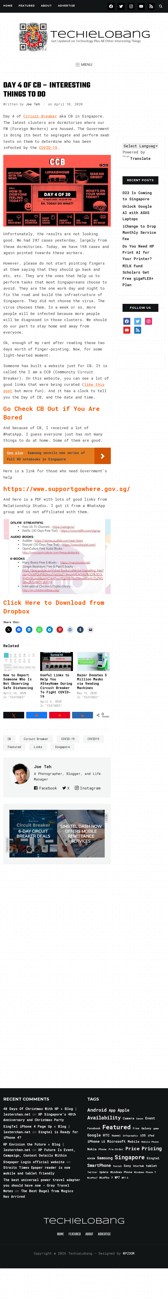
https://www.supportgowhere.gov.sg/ (66, 489)
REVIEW (91, 1158)
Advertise (66, 5)
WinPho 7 (106, 1177)
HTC (106, 1135)
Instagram (90, 788)
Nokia (91, 1149)
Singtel (153, 1158)
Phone (103, 1149)
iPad (151, 1135)
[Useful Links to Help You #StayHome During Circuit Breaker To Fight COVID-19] (56, 661)
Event (150, 1118)
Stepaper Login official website (34, 1162)
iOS (143, 1135)
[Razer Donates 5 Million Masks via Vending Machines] (93, 661)
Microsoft (116, 1141)
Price (132, 1148)
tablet (151, 1166)
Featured (14, 747)
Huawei (116, 1135)
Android (97, 1110)
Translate (140, 158)
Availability (104, 1117)
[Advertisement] (142, 104)
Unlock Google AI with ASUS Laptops (137, 212)
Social (117, 1165)
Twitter (92, 1172)
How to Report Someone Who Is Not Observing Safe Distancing (18, 681)
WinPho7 (92, 1177)
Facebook (48, 788)
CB (9, 739)
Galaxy (146, 1128)
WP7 (117, 1177)
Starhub (138, 1165)
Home (7, 5)
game (156, 1128)
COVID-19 (48, 147)
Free (136, 1128)
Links (38, 747)
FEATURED (27, 5)
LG (103, 1141)
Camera (128, 1118)
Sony (127, 1166)
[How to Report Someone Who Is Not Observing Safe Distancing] (19, 661)
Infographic (130, 1135)
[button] (84, 64)
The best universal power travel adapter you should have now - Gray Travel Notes (41, 1185)
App (112, 1110)
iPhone (93, 1141)
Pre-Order (116, 1149)
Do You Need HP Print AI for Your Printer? (138, 252)
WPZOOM (128, 1253)
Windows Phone (121, 1172)
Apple (123, 1110)
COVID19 (93, 739)
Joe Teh (33, 104)
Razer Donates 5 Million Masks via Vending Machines (92, 681)
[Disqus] (57, 921)
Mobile (133, 1141)
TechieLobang (84, 1221)
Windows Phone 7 (145, 1172)
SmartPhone (99, 1165)
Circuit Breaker (40, 116)
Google (94, 1135)
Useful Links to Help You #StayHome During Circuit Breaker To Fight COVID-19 (56, 685)
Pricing (152, 1148)
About (46, 5)
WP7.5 (125, 1177)
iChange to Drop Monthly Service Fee (139, 232)
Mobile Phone (150, 1141)
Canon (139, 1118)
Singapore (62, 747)
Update (103, 1172)
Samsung (105, 1157)
